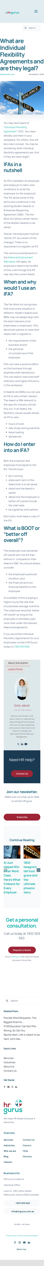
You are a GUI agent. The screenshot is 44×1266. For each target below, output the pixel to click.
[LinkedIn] (16, 1087)
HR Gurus (16, 956)
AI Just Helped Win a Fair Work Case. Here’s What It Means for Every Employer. (12, 877)
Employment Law (7, 74)
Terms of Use (23, 1235)
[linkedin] (29, 1242)
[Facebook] (5, 1087)
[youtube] (24, 1242)
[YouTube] (8, 1087)
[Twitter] (18, 744)
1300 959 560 (21, 646)
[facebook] (15, 1242)
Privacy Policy (11, 1235)
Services (9, 1058)
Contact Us (10, 1070)
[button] (5, 870)
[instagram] (20, 1242)
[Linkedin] (22, 744)
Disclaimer (34, 1235)
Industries (10, 1062)
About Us (9, 1066)
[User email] (26, 744)
